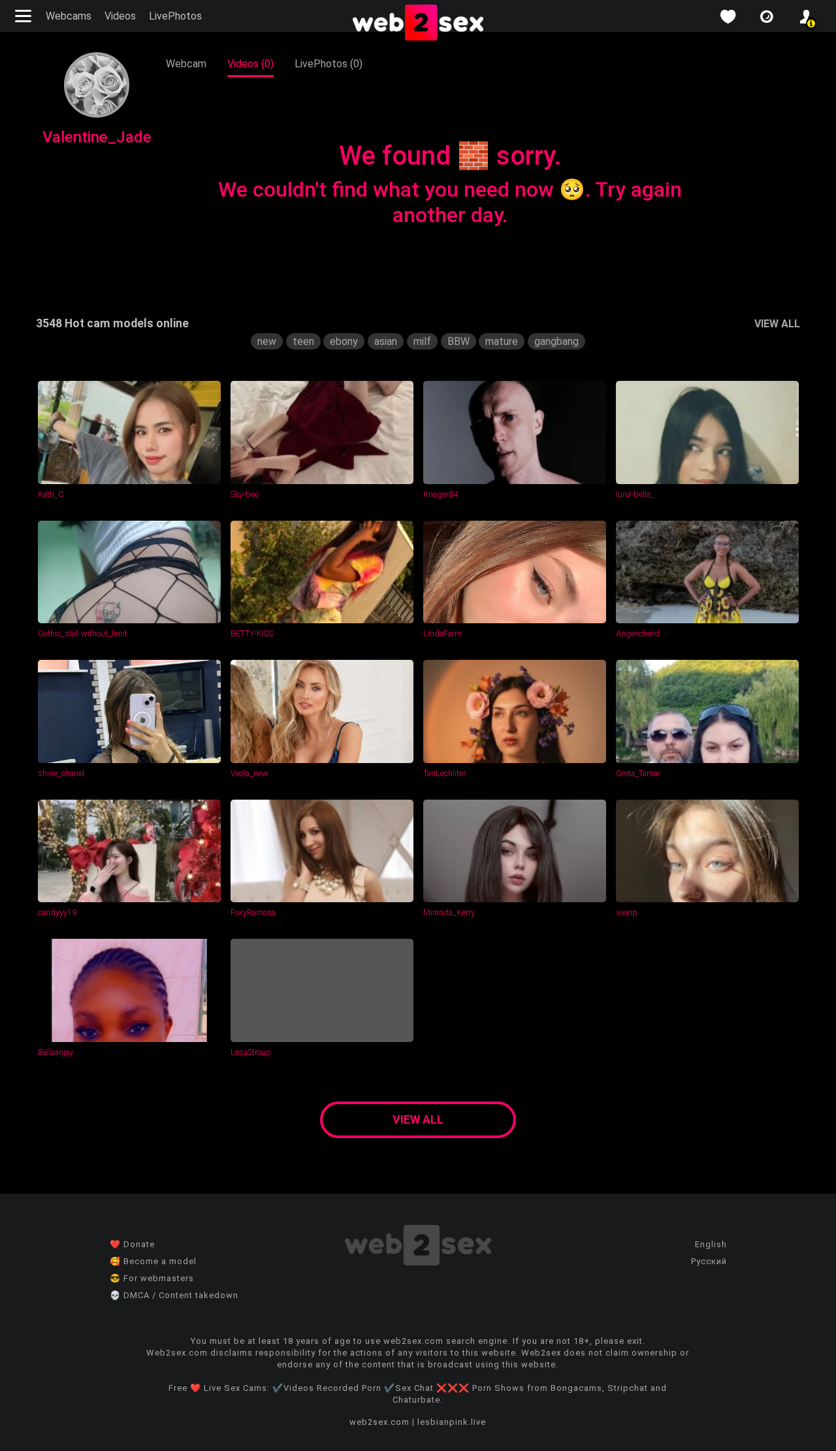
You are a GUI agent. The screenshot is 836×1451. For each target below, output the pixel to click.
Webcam (186, 63)
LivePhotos (175, 16)
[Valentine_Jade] (96, 114)
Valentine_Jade (97, 137)
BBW (458, 341)
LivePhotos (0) (328, 63)
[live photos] (766, 16)
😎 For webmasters (152, 1278)
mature (501, 341)
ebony (344, 341)
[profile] (806, 16)
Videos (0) (250, 63)
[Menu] (24, 16)
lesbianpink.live (451, 1422)
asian (385, 341)
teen (303, 341)
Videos (120, 16)
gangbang (556, 341)
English (711, 1244)
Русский (709, 1261)
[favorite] (727, 16)
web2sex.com (379, 1422)
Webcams (68, 16)
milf (422, 341)
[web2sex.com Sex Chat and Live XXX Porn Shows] (418, 23)
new (266, 341)
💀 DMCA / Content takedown (174, 1295)
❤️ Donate (132, 1244)
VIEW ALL (777, 324)
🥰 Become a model (153, 1261)
